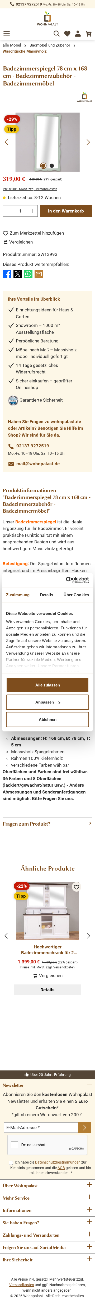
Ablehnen (47, 719)
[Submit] (84, 1127)
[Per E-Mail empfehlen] (39, 273)
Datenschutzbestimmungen (57, 1162)
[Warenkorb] (88, 32)
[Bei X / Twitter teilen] (17, 273)
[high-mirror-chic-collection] (47, 142)
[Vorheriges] (7, 142)
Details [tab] (46, 594)
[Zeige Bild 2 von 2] (52, 166)
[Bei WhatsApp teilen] (28, 273)
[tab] (47, 824)
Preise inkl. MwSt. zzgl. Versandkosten (30, 189)
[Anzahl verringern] (8, 211)
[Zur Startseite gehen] (47, 18)
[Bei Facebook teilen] (7, 273)
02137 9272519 (29, 4)
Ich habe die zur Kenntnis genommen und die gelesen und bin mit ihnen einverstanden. (50, 1167)
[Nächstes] (88, 142)
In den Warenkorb (66, 211)
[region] (47, 142)
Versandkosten (21, 1285)
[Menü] (6, 32)
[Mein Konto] (78, 32)
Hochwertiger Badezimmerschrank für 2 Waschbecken (47, 950)
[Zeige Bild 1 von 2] (43, 166)
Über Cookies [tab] (76, 594)
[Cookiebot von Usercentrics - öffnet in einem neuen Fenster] (67, 580)
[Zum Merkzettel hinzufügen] (76, 887)
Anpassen (44, 702)
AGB (61, 1168)
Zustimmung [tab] (18, 594)
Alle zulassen (47, 685)
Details (47, 989)
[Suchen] (56, 32)
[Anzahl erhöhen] (32, 211)
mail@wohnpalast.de (38, 463)
